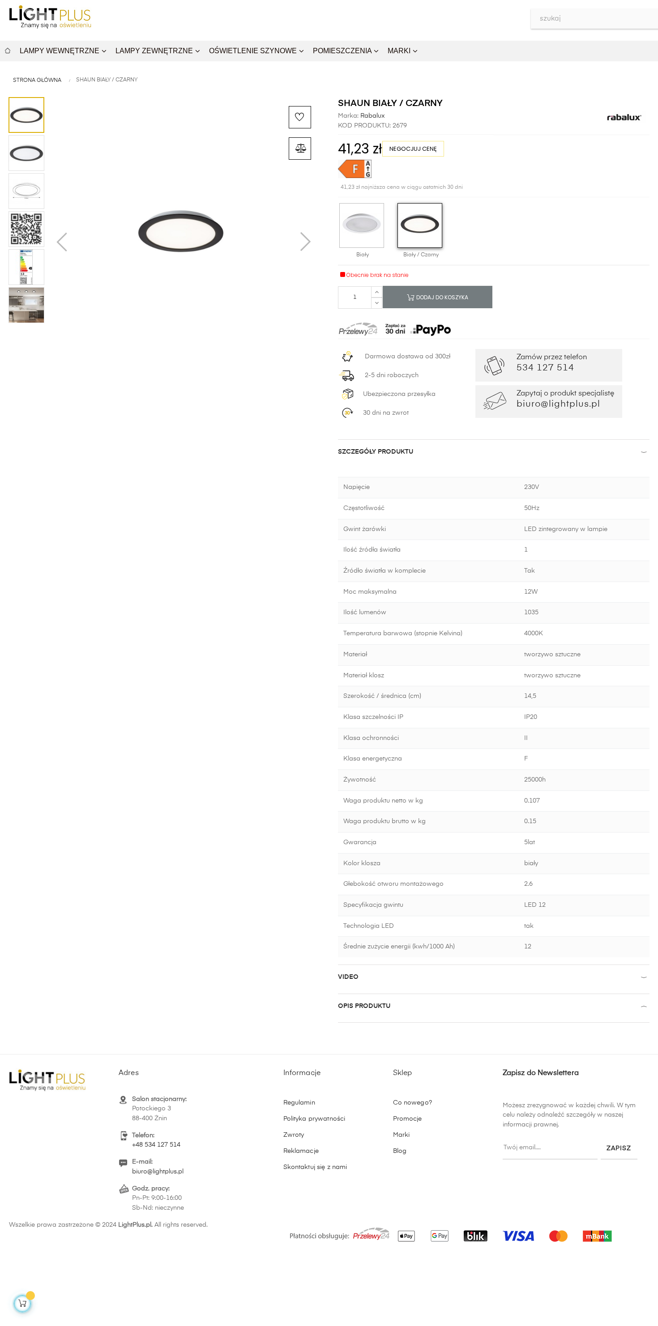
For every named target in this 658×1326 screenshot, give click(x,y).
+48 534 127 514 (156, 1145)
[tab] (493, 454)
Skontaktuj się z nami (315, 1167)
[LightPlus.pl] (452, 1231)
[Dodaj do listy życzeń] (300, 117)
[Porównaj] (300, 148)
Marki (401, 1135)
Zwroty (293, 1135)
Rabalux (372, 116)
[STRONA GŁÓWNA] (7, 49)
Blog (400, 1151)
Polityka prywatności (314, 1119)
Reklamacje (301, 1151)
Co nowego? (412, 1103)
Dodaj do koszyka (441, 297)
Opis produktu (364, 1006)
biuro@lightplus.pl (158, 1172)
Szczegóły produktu (375, 452)
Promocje (407, 1119)
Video (348, 977)
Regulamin (299, 1103)
